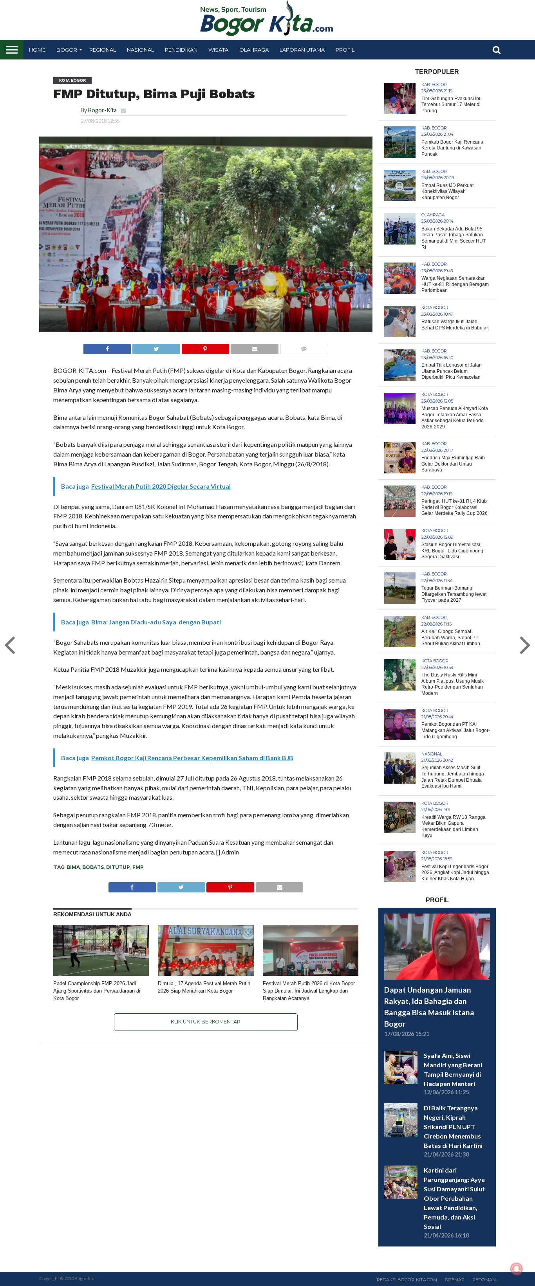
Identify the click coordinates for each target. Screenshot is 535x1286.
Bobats (93, 867)
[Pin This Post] (205, 347)
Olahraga (254, 50)
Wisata (218, 50)
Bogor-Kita (102, 110)
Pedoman (484, 1279)
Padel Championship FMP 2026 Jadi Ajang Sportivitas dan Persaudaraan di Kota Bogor (96, 990)
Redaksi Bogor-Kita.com (407, 1279)
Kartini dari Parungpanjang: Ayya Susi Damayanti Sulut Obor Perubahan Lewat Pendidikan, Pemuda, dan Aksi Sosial (454, 1198)
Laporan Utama (302, 50)
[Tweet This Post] (156, 347)
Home (37, 50)
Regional (102, 50)
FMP (138, 867)
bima (73, 867)
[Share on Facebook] (107, 347)
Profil (345, 50)
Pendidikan (181, 50)
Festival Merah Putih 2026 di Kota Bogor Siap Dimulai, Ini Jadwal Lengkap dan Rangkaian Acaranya (309, 990)
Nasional (140, 50)
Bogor (66, 50)
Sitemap (455, 1279)
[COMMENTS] (304, 347)
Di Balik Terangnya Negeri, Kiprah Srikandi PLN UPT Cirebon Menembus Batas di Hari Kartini (453, 1126)
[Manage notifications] (516, 1269)
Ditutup (118, 867)
